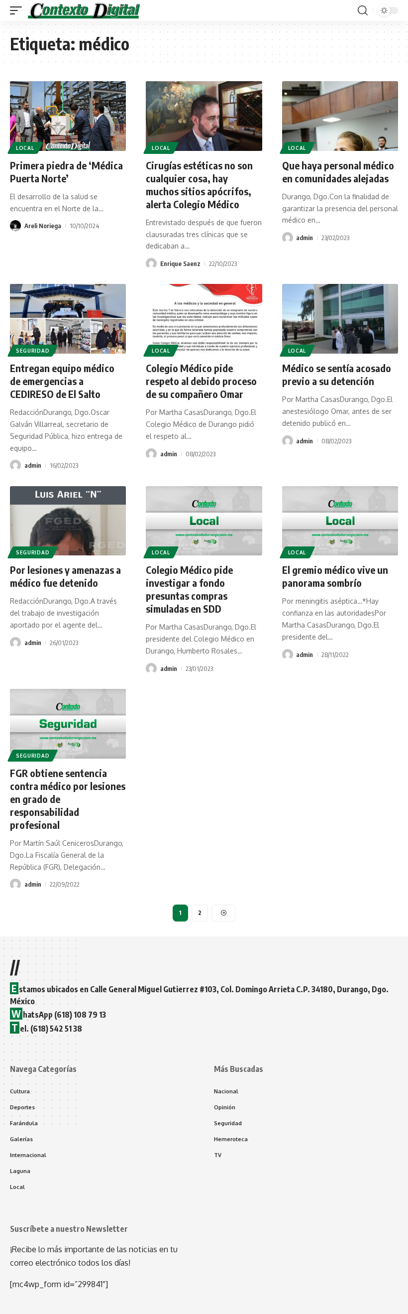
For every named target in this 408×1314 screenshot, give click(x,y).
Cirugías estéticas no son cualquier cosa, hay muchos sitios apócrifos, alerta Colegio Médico (199, 184)
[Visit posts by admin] (287, 237)
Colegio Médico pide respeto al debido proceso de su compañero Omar (201, 381)
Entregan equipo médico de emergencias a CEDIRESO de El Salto (62, 381)
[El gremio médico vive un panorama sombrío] (340, 521)
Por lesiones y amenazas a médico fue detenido (65, 576)
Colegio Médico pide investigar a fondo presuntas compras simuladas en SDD (189, 589)
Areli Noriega (42, 226)
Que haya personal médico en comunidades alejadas (338, 171)
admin (304, 238)
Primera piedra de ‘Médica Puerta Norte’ (66, 171)
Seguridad (32, 351)
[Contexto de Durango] (84, 10)
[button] (18, 10)
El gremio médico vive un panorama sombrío (335, 576)
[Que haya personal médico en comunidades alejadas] (340, 116)
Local (25, 148)
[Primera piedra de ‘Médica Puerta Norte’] (68, 116)
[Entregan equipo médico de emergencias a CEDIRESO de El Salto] (68, 319)
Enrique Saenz (180, 263)
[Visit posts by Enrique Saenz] (151, 263)
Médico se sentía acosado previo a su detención (336, 374)
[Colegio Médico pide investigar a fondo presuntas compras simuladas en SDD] (204, 521)
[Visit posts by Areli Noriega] (15, 225)
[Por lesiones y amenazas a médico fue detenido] (68, 521)
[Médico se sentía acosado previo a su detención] (340, 319)
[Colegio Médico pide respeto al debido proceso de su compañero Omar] (204, 319)
